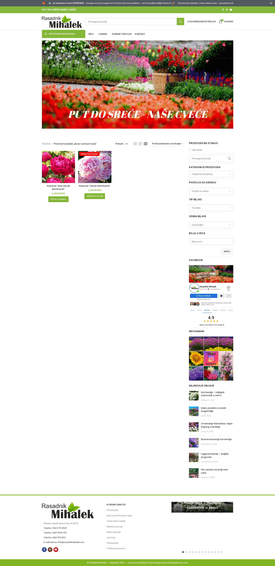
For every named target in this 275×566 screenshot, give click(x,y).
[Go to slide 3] (189, 552)
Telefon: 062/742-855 (55, 537)
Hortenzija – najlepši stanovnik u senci (212, 394)
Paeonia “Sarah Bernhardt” (94, 185)
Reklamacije (112, 542)
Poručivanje (112, 510)
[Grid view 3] (140, 144)
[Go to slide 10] (212, 552)
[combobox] (211, 174)
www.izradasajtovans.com (174, 562)
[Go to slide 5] (196, 552)
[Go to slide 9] (209, 552)
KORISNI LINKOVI (116, 504)
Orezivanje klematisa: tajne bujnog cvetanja (216, 425)
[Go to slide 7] (202, 552)
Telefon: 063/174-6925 (55, 528)
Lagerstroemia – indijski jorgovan (214, 455)
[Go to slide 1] (183, 552)
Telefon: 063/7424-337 (55, 532)
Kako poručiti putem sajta (119, 515)
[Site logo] (62, 21)
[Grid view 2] (135, 144)
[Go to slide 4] (192, 552)
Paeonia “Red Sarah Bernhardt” (58, 187)
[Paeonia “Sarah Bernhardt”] (94, 167)
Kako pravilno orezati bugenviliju (213, 409)
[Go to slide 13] (221, 552)
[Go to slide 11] (215, 552)
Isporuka (111, 537)
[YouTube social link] (231, 10)
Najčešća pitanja (115, 526)
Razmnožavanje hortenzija (216, 439)
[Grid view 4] (145, 144)
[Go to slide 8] (205, 552)
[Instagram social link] (227, 10)
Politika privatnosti (116, 548)
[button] (58, 199)
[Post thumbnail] (194, 396)
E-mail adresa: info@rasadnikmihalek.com (64, 542)
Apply (227, 251)
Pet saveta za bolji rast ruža (214, 471)
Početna (46, 143)
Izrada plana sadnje (116, 520)
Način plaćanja (114, 532)
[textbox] (211, 174)
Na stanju (197, 149)
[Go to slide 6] (199, 552)
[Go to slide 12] (218, 552)
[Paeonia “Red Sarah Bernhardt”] (58, 167)
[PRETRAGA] (180, 21)
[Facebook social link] (223, 10)
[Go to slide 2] (186, 552)
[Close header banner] (271, 3)
